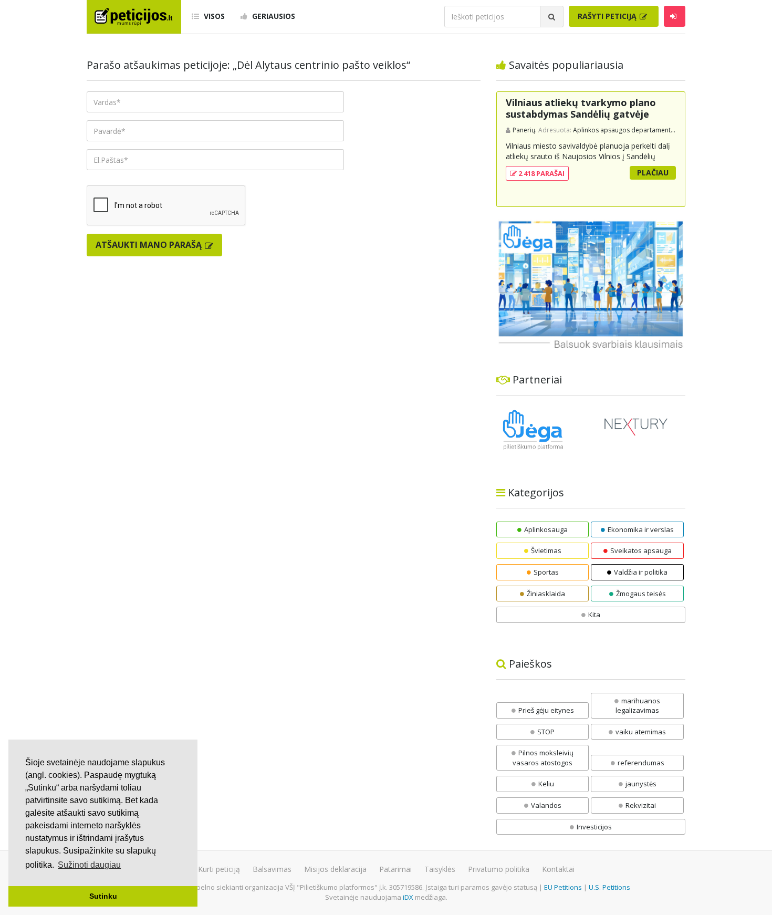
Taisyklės (439, 869)
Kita (594, 614)
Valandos (546, 805)
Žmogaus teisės (641, 593)
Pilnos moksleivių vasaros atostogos (543, 757)
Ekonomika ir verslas (641, 529)
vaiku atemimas (640, 731)
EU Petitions (563, 887)
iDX (408, 897)
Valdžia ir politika (640, 572)
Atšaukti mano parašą (150, 245)
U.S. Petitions (609, 887)
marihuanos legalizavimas (637, 705)
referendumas (641, 762)
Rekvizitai (640, 805)
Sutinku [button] (103, 896)
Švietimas (546, 550)
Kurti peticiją (219, 869)
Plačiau (653, 173)
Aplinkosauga (546, 529)
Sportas (546, 572)
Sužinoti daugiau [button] (89, 864)
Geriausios (272, 16)
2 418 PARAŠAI (541, 173)
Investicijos (594, 826)
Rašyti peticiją (608, 16)
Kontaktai (558, 869)
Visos (213, 16)
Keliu (546, 783)
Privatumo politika (498, 869)
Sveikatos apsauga (641, 550)
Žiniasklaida (546, 593)
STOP (546, 731)
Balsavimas (272, 869)
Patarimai (395, 869)
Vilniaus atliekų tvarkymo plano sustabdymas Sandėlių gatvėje (581, 108)
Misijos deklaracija (335, 869)
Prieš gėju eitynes (546, 710)
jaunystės (640, 783)
